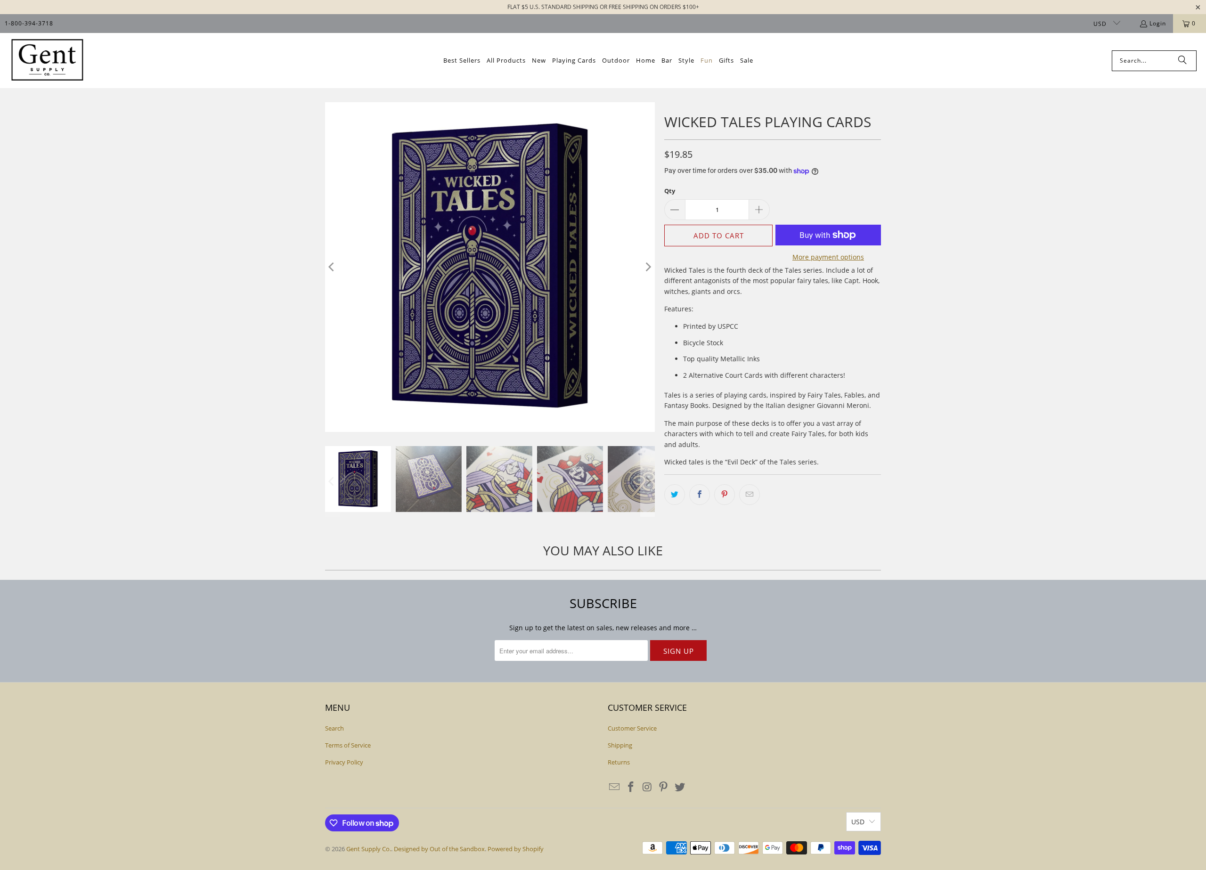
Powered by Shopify (516, 849)
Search (334, 728)
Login (1157, 23)
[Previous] (332, 267)
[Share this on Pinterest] (724, 494)
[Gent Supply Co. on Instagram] (647, 787)
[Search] (1182, 60)
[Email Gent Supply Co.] (615, 787)
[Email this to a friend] (749, 494)
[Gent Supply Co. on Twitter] (680, 787)
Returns (619, 762)
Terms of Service (348, 745)
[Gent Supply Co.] (47, 60)
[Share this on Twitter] (674, 494)
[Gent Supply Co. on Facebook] (631, 787)
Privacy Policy (344, 762)
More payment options (828, 256)
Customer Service (632, 728)
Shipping (620, 745)
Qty (669, 191)
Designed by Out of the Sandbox (439, 849)
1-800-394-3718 (29, 23)
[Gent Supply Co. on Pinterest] (664, 787)
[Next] (647, 267)
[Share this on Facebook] (699, 494)
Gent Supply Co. (368, 849)
